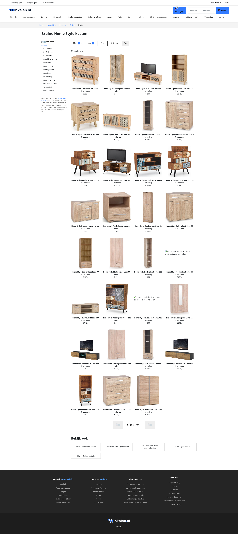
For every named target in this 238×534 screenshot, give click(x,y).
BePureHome (98, 491)
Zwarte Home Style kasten (118, 446)
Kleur (90, 43)
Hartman (98, 484)
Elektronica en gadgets (158, 17)
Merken (221, 17)
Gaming (176, 17)
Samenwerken (174, 493)
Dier (129, 17)
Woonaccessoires (29, 17)
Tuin (120, 17)
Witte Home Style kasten (86, 446)
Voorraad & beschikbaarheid (135, 502)
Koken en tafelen (94, 17)
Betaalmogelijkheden (135, 499)
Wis (125, 43)
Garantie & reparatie (135, 495)
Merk (76, 43)
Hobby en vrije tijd (191, 17)
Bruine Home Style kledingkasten (150, 446)
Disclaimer (181, 501)
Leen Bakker (99, 502)
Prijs (102, 43)
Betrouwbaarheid (174, 497)
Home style (62, 98)
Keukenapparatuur (75, 17)
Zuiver (98, 495)
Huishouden (57, 17)
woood (98, 499)
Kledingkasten (48, 70)
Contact (226, 3)
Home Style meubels (86, 456)
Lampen (44, 17)
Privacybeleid (169, 501)
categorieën (67, 479)
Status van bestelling (135, 491)
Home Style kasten (182, 446)
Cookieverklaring (174, 504)
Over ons (174, 490)
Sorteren (114, 43)
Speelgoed (140, 17)
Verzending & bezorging (135, 488)
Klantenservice (216, 3)
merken (103, 479)
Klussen (110, 17)
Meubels (13, 17)
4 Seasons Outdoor (98, 488)
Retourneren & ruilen (135, 484)
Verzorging (209, 17)
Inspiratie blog (174, 482)
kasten (43, 100)
